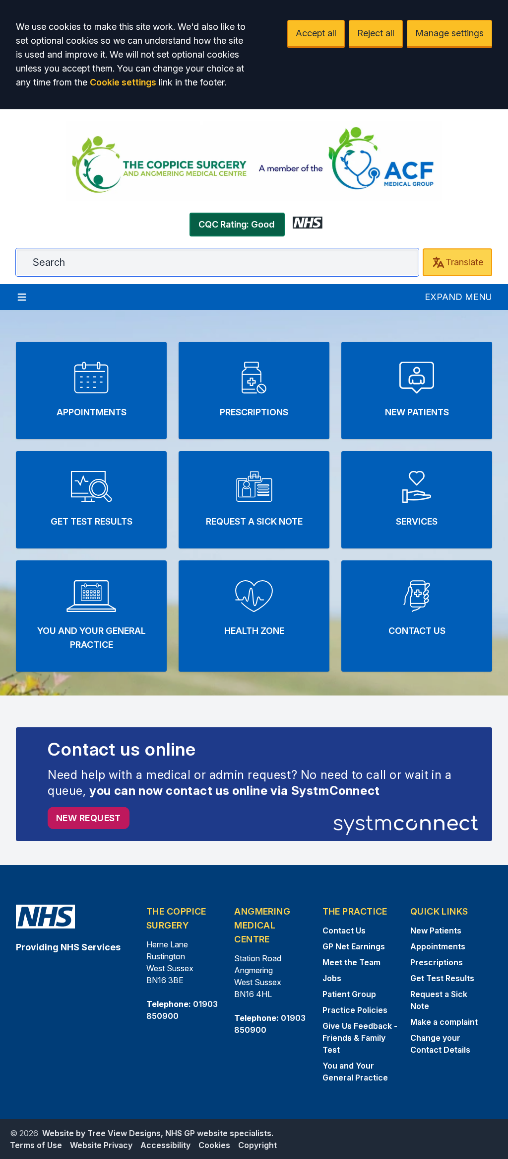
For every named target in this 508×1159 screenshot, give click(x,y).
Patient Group (349, 994)
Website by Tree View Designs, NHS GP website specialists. (157, 1133)
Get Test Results (442, 978)
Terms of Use (36, 1145)
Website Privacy (101, 1145)
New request (88, 818)
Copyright (257, 1145)
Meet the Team (351, 962)
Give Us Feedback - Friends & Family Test (359, 1038)
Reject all (375, 33)
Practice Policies (354, 1010)
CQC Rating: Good (236, 224)
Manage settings (449, 33)
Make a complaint (444, 1022)
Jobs (331, 978)
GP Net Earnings (353, 946)
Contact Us (344, 930)
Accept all (316, 33)
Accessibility (165, 1145)
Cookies (214, 1145)
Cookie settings (123, 82)
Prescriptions (436, 962)
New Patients (435, 930)
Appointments (437, 946)
